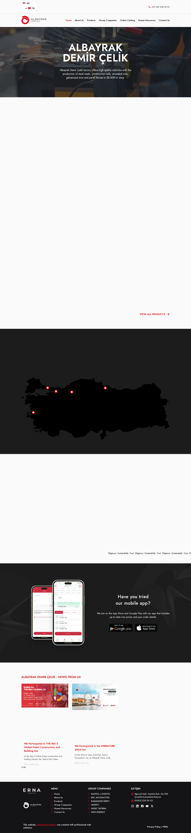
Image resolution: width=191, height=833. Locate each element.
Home (68, 20)
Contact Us (164, 20)
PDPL (165, 826)
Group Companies (108, 20)
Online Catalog (127, 20)
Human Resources (147, 20)
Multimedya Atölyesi (47, 824)
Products (91, 20)
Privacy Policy (153, 826)
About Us (79, 20)
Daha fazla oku (31, 764)
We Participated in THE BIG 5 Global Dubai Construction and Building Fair (42, 747)
